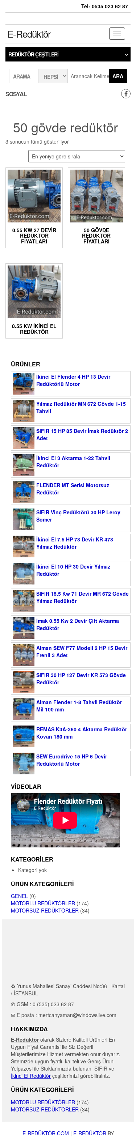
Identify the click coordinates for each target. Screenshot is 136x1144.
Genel (19, 896)
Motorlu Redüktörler (43, 903)
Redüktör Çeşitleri (33, 54)
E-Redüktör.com (45, 1133)
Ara (117, 76)
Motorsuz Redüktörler (45, 910)
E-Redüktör (29, 33)
